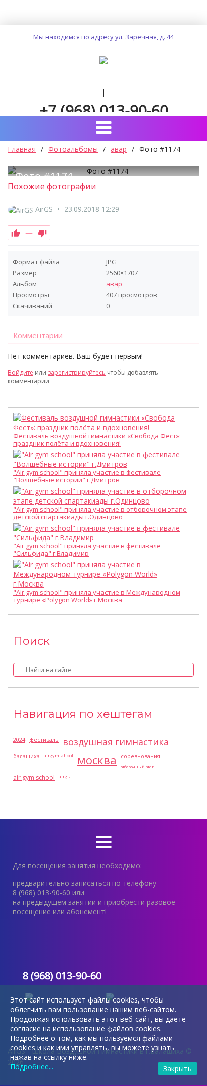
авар (114, 283)
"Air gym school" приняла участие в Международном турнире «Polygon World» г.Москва (96, 596)
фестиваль (44, 739)
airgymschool (58, 755)
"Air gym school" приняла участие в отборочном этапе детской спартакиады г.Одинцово (100, 513)
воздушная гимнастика (116, 742)
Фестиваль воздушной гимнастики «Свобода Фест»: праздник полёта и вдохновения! (97, 439)
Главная (22, 149)
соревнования (140, 756)
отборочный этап (138, 766)
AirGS (44, 209)
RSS (195, 361)
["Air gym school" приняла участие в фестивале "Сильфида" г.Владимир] (101, 532)
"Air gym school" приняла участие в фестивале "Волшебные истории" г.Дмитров (87, 476)
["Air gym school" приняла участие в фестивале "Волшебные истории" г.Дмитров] (101, 459)
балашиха (26, 756)
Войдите (20, 372)
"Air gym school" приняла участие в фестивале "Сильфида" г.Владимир (87, 549)
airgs (64, 776)
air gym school (34, 777)
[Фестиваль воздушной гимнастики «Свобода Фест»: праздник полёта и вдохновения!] (101, 422)
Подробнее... (31, 1066)
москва (97, 759)
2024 (19, 739)
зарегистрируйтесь (77, 372)
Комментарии (38, 335)
